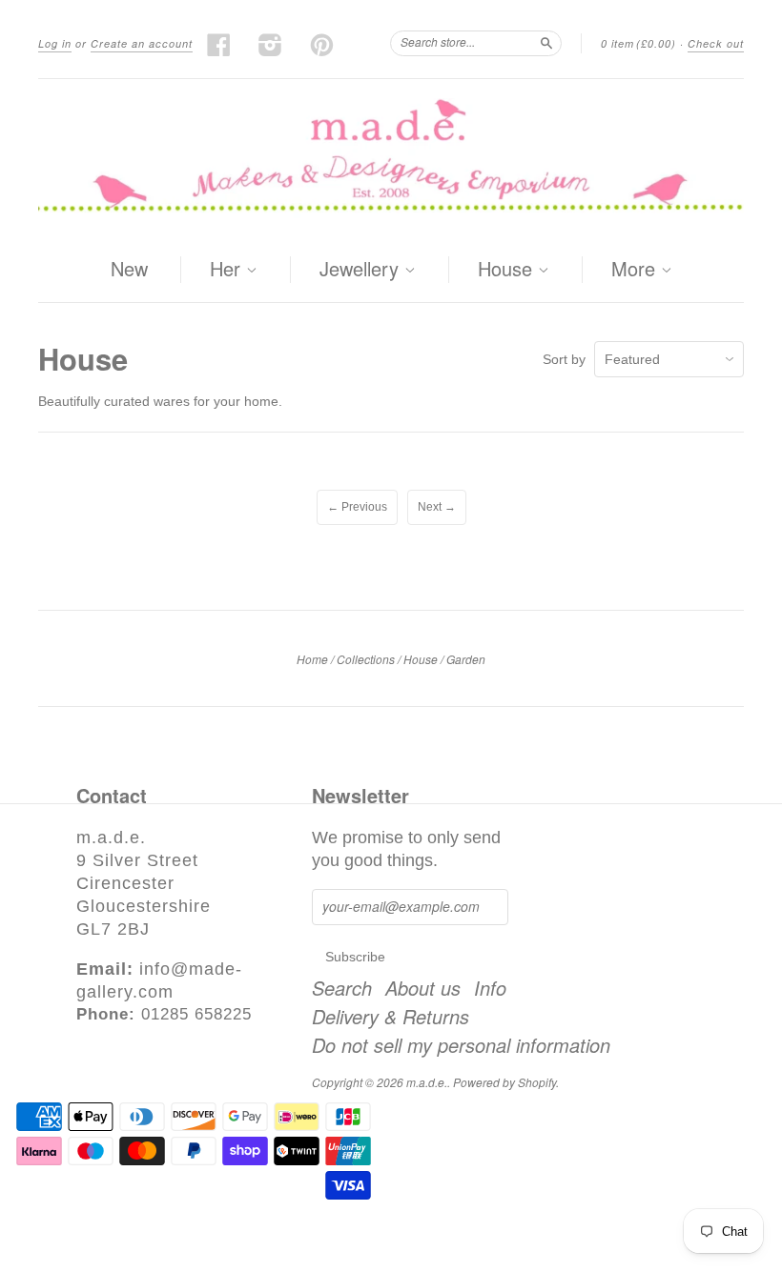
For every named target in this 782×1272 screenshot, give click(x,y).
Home (312, 659)
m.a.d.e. (426, 1082)
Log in (55, 43)
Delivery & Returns (390, 1016)
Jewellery (361, 269)
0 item (638, 43)
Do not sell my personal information (461, 1045)
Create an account (142, 43)
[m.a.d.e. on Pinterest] (322, 44)
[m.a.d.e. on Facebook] (219, 44)
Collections (366, 659)
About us (423, 988)
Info (490, 988)
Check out (716, 43)
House (508, 269)
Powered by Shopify (504, 1082)
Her (228, 269)
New (129, 268)
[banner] (391, 158)
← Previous (357, 507)
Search (342, 988)
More (636, 269)
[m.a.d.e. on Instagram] (270, 44)
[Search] (546, 43)
